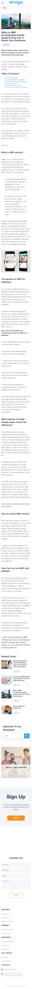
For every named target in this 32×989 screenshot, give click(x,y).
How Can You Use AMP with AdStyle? (16, 87)
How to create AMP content (13, 85)
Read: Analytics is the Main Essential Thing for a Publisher (15, 505)
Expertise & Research (7, 941)
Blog (4, 8)
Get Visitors (4, 917)
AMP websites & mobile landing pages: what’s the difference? (16, 82)
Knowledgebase (6, 961)
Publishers (6, 44)
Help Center (4, 957)
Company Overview (7, 929)
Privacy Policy (5, 945)
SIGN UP (16, 818)
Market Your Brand (7, 921)
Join (16, 773)
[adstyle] (16, 3)
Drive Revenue (5, 914)
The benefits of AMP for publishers (15, 79)
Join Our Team (5, 933)
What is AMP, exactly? (11, 78)
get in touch (11, 645)
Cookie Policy (5, 949)
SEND (16, 895)
